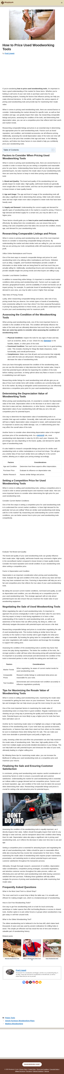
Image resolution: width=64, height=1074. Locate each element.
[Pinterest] (27, 982)
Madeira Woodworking (14, 1024)
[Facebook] (23, 982)
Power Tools (10, 1018)
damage (47, 340)
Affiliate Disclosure (20, 1071)
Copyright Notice (54, 1069)
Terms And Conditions (43, 1069)
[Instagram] (33, 982)
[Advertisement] (32, 72)
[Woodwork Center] (7, 2)
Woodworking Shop (32, 1064)
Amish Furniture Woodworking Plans (19, 1021)
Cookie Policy (32, 1069)
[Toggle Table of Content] (52, 150)
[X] (30, 982)
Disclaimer (29, 1071)
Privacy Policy (23, 1069)
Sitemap (46, 1071)
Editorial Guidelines (38, 1071)
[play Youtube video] (32, 809)
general (40, 435)
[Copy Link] (40, 982)
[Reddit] (36, 982)
